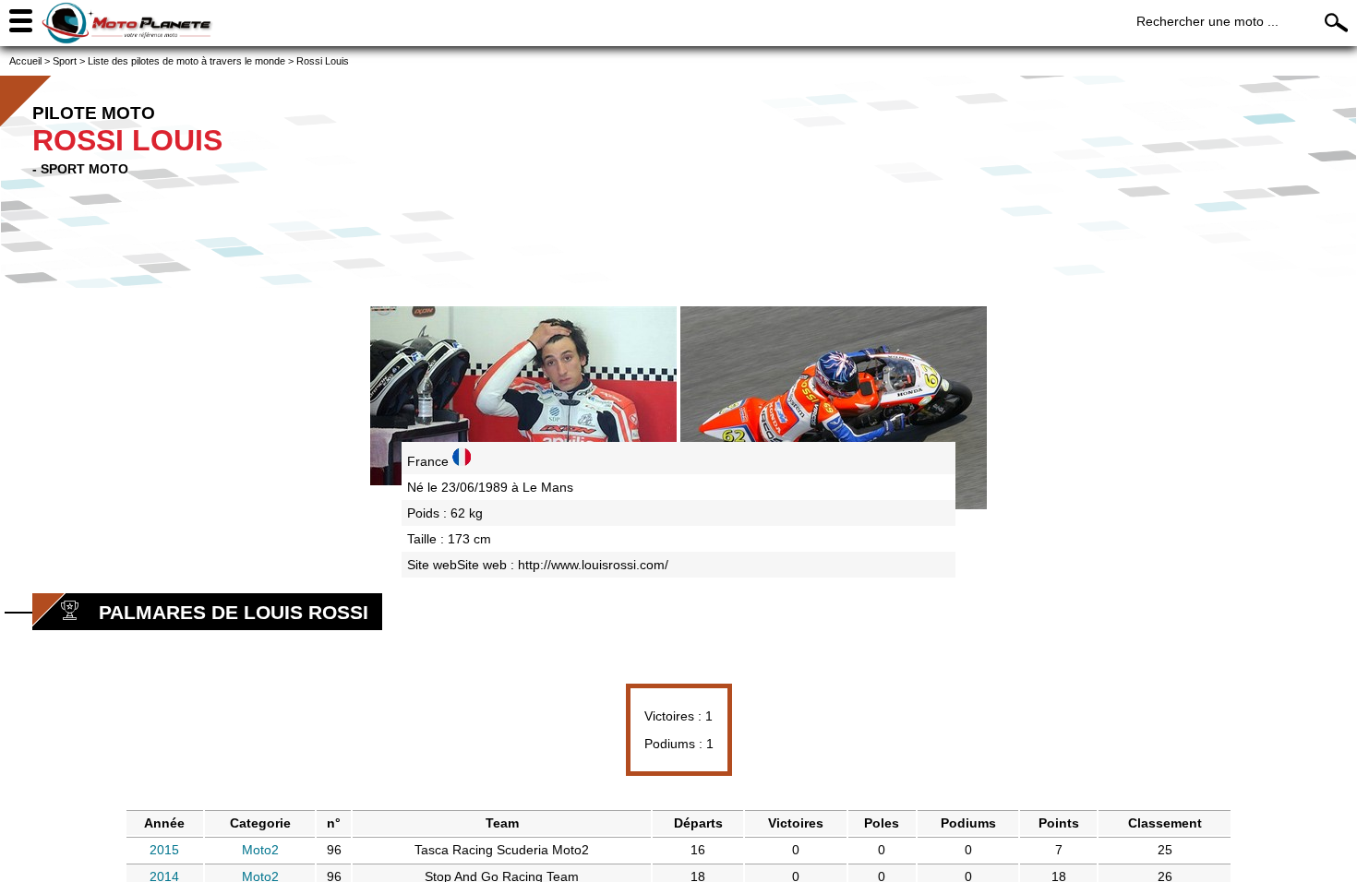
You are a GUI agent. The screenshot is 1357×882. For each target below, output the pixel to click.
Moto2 (260, 849)
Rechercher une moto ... (1207, 21)
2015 (164, 849)
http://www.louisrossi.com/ (593, 564)
